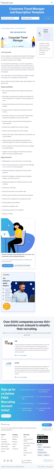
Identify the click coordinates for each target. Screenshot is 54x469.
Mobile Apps (4, 446)
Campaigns (4, 441)
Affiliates (14, 439)
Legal (13, 446)
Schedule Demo (47, 429)
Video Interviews (5, 444)
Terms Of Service (41, 466)
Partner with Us (48, 460)
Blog (25, 437)
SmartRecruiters (42, 452)
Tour (2, 437)
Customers (15, 437)
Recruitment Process (29, 443)
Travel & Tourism (20, 28)
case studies (11, 333)
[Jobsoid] (6, 2)
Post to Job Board (8, 265)
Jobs (48, 18)
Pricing (3, 451)
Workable (40, 450)
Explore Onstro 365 (6, 306)
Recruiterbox (46, 447)
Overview (3, 439)
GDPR (25, 448)
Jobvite (40, 455)
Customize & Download (23, 265)
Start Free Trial (6, 416)
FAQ (25, 455)
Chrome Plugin (5, 449)
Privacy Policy (49, 466)
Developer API (28, 453)
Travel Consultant (7, 167)
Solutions (14, 441)
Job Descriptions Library (8, 28)
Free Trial (46, 425)
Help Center (27, 445)
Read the (21, 355)
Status (25, 450)
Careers (14, 444)
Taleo (39, 447)
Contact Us (15, 449)
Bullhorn (46, 455)
